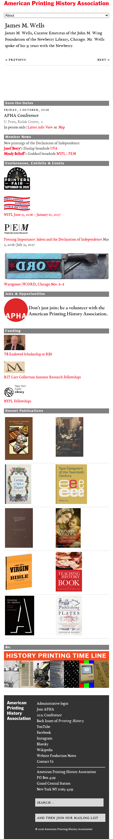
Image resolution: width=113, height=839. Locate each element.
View (49, 128)
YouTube (43, 727)
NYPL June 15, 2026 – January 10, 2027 (32, 215)
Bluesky (42, 744)
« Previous (15, 60)
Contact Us (45, 762)
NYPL (61, 154)
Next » (103, 60)
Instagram (44, 739)
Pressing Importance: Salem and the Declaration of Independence (53, 240)
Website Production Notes (56, 756)
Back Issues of (60, 721)
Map (61, 128)
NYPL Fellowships (17, 401)
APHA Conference (21, 115)
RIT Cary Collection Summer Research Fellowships (42, 377)
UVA (54, 149)
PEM (72, 154)
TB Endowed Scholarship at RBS (28, 354)
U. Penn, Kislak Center (21, 122)
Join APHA (45, 710)
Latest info (36, 128)
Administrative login (52, 704)
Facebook (44, 733)
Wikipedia (45, 750)
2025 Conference (49, 715)
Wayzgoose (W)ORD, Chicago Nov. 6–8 (34, 285)
